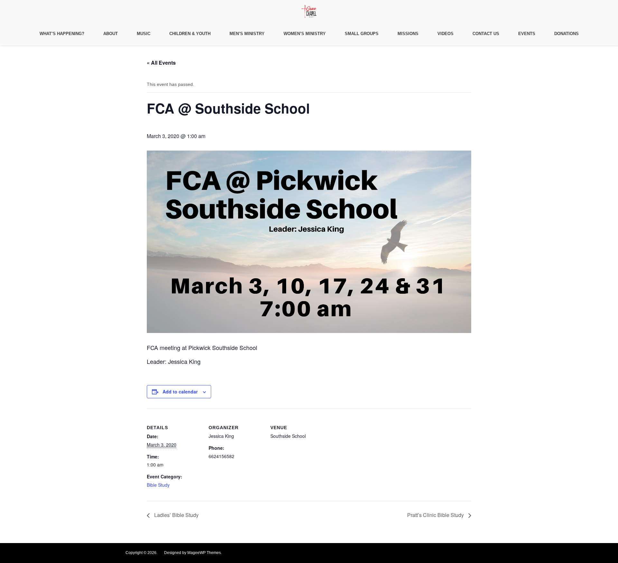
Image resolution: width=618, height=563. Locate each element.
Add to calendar (180, 391)
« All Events (161, 62)
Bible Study (158, 485)
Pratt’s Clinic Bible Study (436, 515)
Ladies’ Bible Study (176, 515)
